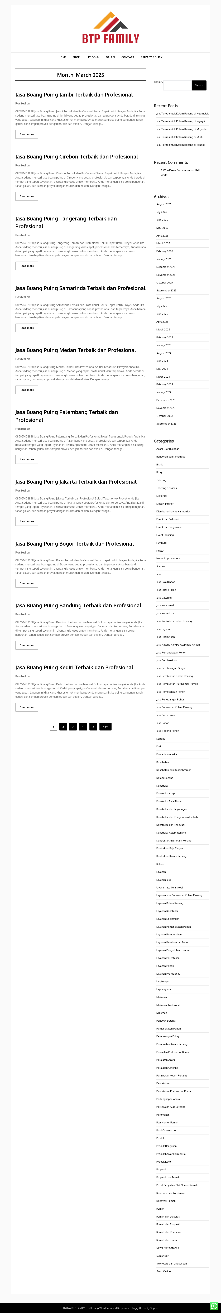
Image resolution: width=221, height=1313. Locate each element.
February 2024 (164, 384)
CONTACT (128, 57)
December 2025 (165, 266)
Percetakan (163, 1083)
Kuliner (160, 864)
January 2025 (163, 345)
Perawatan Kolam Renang (171, 1075)
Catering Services (166, 488)
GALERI (110, 57)
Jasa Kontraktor (165, 613)
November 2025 (165, 274)
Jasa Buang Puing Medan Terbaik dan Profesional (75, 350)
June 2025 (162, 314)
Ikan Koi (160, 566)
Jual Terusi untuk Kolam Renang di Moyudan (181, 129)
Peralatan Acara (165, 1059)
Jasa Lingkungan (165, 636)
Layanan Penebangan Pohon (172, 942)
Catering (161, 480)
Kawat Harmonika (166, 754)
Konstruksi (162, 785)
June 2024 (162, 361)
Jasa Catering (164, 597)
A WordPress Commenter (176, 170)
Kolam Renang (164, 778)
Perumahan (163, 1114)
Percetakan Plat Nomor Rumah (174, 1091)
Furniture (161, 542)
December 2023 (165, 400)
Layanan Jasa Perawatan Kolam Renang (179, 895)
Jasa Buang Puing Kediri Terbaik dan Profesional (74, 667)
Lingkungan (162, 981)
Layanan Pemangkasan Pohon (173, 926)
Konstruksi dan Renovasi (170, 824)
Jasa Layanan (163, 629)
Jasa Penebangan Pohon (170, 699)
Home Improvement (168, 558)
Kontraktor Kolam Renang (171, 856)
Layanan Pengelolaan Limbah (173, 950)
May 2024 (162, 368)
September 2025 (166, 290)
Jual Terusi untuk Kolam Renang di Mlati (179, 137)
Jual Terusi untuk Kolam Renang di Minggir (180, 144)
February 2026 (164, 251)
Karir (159, 746)
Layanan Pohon (165, 966)
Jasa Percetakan (165, 715)
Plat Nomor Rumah (167, 1122)
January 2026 (163, 259)
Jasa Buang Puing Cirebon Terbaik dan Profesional (76, 156)
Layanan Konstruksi (167, 911)
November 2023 (165, 408)
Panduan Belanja (166, 1020)
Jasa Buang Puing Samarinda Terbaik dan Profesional (80, 288)
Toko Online (163, 1271)
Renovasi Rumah (166, 1201)
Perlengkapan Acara (168, 1099)
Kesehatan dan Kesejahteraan (173, 770)
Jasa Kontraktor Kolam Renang (174, 621)
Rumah (160, 1208)
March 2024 (163, 376)
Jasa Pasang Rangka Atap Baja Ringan (178, 644)
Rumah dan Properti (168, 1224)
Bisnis (159, 464)
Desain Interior (165, 503)
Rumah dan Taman (167, 1240)
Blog (159, 472)
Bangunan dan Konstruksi (170, 456)
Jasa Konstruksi (165, 605)
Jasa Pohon (162, 723)
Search (158, 82)
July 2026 (161, 212)
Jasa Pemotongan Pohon (170, 691)
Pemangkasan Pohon (168, 1028)
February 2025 (164, 337)
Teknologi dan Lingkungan (171, 1263)
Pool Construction (166, 1130)
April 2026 (162, 235)
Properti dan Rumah (168, 1177)
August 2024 (163, 353)
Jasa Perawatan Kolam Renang (174, 707)
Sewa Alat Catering (167, 1247)
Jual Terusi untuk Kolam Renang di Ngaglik (180, 121)
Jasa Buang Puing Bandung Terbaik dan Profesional (78, 605)
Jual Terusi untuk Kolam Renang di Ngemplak (182, 113)
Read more (27, 134)
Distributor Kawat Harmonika (173, 511)
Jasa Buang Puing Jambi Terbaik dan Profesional (74, 94)
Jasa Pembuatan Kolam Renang (174, 676)
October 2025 (164, 282)
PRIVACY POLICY (151, 57)
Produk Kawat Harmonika (171, 1154)
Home (62, 57)
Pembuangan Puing (167, 1036)
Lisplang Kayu (164, 989)
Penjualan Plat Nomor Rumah (173, 1052)
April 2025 (162, 321)
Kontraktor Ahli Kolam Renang (173, 840)
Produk (160, 1138)
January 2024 (163, 392)
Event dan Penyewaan (169, 527)
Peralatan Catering (167, 1067)
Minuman (161, 1012)
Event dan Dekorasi (167, 519)
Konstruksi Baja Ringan (169, 801)
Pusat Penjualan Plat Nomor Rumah (177, 1185)
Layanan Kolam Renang (169, 903)
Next (105, 726)
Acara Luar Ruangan (167, 448)
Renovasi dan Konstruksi (170, 1193)
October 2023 (164, 415)
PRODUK (94, 57)
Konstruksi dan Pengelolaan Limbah (177, 817)
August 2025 (163, 298)
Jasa (158, 574)
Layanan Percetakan (168, 958)
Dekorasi (161, 495)
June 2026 (162, 220)
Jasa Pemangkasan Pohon (171, 652)
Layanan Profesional (168, 973)
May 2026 (162, 227)
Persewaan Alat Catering (170, 1106)
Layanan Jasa (163, 879)
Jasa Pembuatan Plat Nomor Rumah (177, 683)
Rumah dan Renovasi (168, 1232)
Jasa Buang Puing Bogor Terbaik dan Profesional (74, 543)
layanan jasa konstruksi (169, 887)
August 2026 (163, 204)
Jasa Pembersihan (166, 660)
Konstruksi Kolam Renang (171, 832)
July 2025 (161, 306)
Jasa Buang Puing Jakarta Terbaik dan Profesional (76, 481)
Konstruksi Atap (165, 793)
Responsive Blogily (128, 1308)
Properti (161, 1169)
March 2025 (163, 329)
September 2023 (166, 423)
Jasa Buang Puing (166, 589)
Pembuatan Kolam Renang (172, 1044)
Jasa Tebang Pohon (167, 730)
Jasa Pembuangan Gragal (171, 668)
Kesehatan (162, 762)
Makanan (161, 997)
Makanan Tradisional (168, 1005)
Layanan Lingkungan (167, 918)
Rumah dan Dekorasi (168, 1216)
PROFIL (77, 57)
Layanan (161, 871)
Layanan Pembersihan (169, 934)
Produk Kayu (163, 1161)
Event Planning (165, 535)
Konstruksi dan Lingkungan (171, 809)
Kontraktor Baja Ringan (169, 848)
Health (160, 550)
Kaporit (160, 738)
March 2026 (163, 243)
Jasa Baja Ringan (165, 582)
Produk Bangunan (166, 1146)
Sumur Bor (162, 1255)
